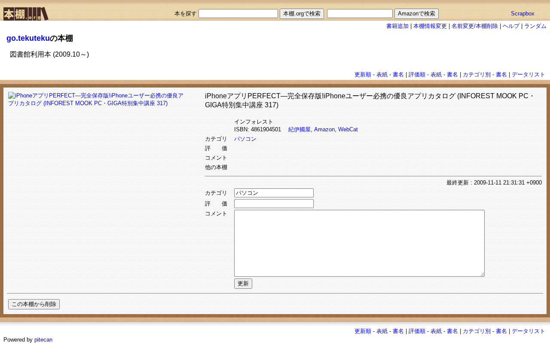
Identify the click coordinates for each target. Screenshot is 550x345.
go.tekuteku (28, 38)
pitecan (43, 339)
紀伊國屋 (299, 129)
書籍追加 (397, 26)
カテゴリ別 (477, 74)
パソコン (245, 139)
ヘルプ (511, 26)
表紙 (382, 74)
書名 (398, 74)
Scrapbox (523, 13)
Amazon (324, 129)
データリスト (528, 74)
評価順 (417, 74)
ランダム (535, 26)
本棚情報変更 (430, 26)
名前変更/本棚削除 (475, 26)
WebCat (348, 129)
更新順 (362, 74)
